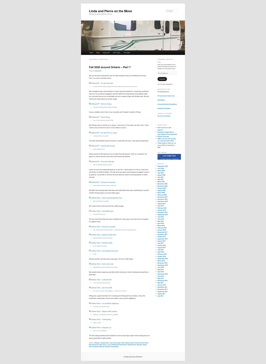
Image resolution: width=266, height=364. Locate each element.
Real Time (168, 158)
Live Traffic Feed (169, 156)
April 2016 (161, 252)
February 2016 (162, 254)
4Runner (97, 343)
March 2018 (161, 226)
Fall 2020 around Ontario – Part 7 (110, 67)
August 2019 (161, 204)
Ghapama (139, 345)
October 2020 (162, 188)
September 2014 (163, 265)
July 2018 (161, 217)
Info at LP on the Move (164, 116)
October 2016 (162, 245)
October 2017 (162, 236)
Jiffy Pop (101, 346)
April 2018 (161, 223)
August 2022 (161, 175)
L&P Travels (116, 53)
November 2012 (162, 280)
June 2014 (161, 267)
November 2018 (162, 212)
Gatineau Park (131, 345)
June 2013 (161, 276)
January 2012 (162, 285)
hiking (144, 345)
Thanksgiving (114, 346)
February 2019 (162, 208)
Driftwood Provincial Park (119, 345)
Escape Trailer (120, 343)
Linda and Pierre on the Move (110, 11)
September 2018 (163, 215)
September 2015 (163, 259)
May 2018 (160, 221)
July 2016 (161, 250)
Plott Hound (92, 345)
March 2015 (161, 261)
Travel (104, 345)
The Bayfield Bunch (163, 92)
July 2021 (161, 177)
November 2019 (162, 199)
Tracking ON (175, 158)
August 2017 (161, 241)
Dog (114, 343)
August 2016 (161, 247)
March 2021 (161, 182)
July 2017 (161, 243)
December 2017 (162, 232)
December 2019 (162, 197)
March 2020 (161, 193)
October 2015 (162, 256)
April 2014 (161, 272)
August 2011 (161, 294)
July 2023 (161, 173)
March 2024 (161, 171)
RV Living (99, 345)
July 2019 (161, 206)
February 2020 (162, 195)
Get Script (162, 158)
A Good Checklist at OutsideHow (167, 104)
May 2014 (160, 269)
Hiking (127, 343)
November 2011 (162, 289)
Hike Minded (161, 100)
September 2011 (163, 292)
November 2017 (162, 234)
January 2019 (162, 210)
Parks (146, 343)
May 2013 (160, 278)
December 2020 (162, 184)
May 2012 (160, 283)
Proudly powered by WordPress (133, 357)
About (98, 53)
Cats (111, 343)
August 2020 (161, 190)
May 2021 (160, 179)
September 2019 (163, 201)
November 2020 (162, 186)
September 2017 (163, 239)
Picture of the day (163, 136)
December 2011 (162, 287)
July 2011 (161, 296)
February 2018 (162, 228)
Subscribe (162, 79)
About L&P (106, 53)
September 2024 (163, 166)
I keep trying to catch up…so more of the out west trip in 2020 (167, 145)
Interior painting (93, 346)
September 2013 (163, 274)
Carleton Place (104, 343)
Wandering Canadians (164, 108)
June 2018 (161, 219)
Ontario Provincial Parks (137, 343)
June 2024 (161, 168)
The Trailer (127, 53)
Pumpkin (107, 346)
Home (91, 53)
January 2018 (162, 230)
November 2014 (162, 263)
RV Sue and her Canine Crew (166, 96)
